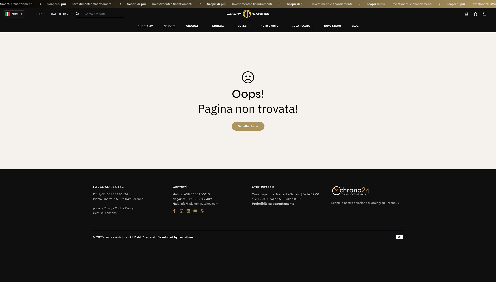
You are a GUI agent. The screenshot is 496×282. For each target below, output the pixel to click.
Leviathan (185, 237)
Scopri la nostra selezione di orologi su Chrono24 (365, 203)
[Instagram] (181, 211)
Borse (242, 26)
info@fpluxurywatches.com (199, 203)
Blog (355, 26)
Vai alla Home (248, 126)
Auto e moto (269, 26)
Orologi (192, 26)
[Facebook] (174, 211)
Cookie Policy (124, 208)
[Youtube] (195, 211)
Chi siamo (145, 26)
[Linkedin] (188, 211)
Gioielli (218, 26)
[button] (484, 13)
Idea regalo (301, 26)
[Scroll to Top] (488, 260)
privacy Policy (102, 208)
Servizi (169, 26)
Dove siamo (332, 26)
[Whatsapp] (202, 211)
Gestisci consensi (105, 213)
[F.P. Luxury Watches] (248, 14)
